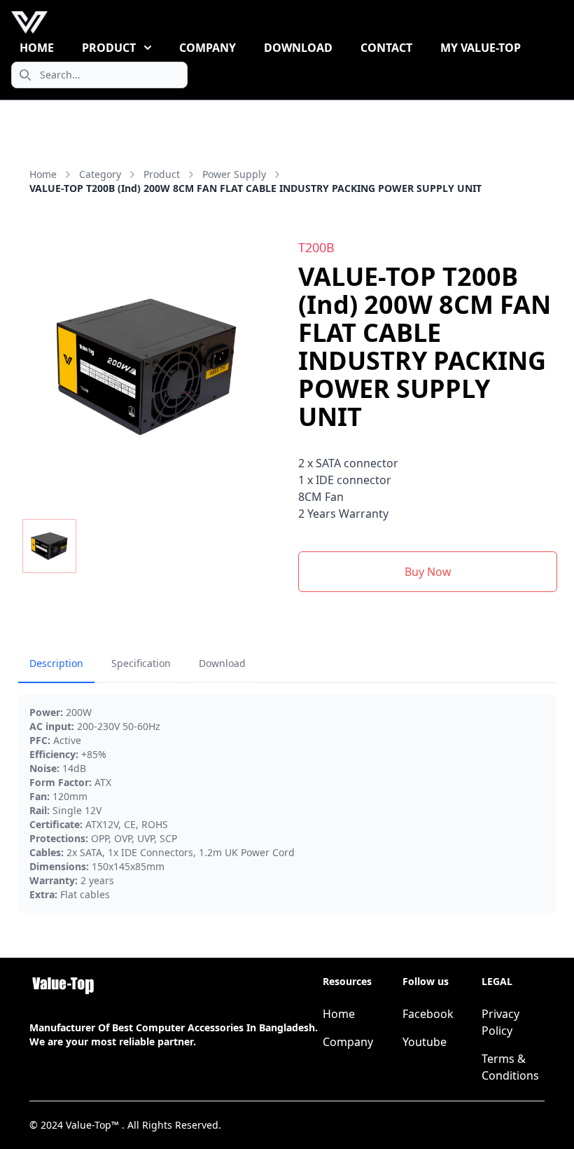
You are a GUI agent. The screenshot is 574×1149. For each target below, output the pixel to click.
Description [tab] (56, 663)
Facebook (428, 1013)
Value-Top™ (94, 1124)
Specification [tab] (141, 663)
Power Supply (234, 174)
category (100, 174)
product (162, 174)
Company (207, 47)
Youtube (424, 1042)
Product (109, 47)
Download (298, 47)
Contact (386, 47)
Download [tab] (222, 663)
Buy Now (428, 571)
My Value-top (480, 47)
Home (37, 47)
